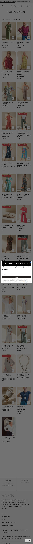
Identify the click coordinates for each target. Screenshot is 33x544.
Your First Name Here (5, 269)
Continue (16, 277)
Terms (26, 281)
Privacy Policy (23, 281)
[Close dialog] (31, 262)
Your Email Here (4, 273)
